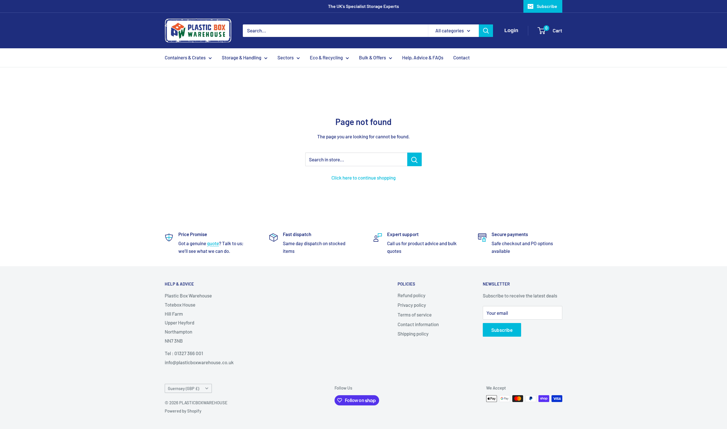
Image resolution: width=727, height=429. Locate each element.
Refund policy (411, 295)
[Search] (486, 30)
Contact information (418, 324)
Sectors (285, 57)
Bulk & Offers (372, 57)
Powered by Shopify (183, 410)
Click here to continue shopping (363, 177)
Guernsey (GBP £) (183, 388)
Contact (461, 57)
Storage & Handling (241, 57)
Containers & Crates (185, 57)
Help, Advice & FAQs (422, 57)
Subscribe (547, 6)
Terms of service (415, 314)
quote (213, 243)
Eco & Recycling (326, 57)
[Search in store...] (414, 159)
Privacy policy (412, 305)
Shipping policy (413, 333)
